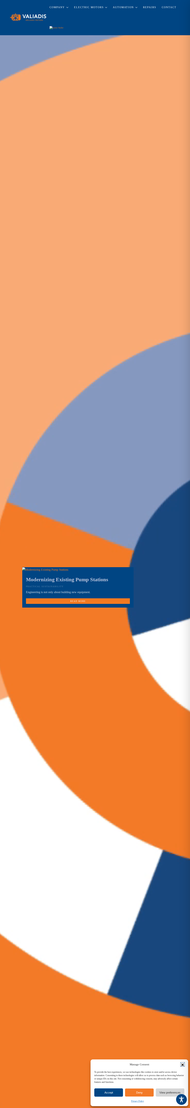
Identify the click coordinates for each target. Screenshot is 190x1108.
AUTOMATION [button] (123, 7)
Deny (139, 1092)
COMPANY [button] (57, 7)
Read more (78, 601)
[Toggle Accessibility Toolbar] (181, 1099)
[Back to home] (28, 17)
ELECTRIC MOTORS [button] (89, 7)
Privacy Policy (137, 1101)
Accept (108, 1092)
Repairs (149, 7)
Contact (169, 7)
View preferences (170, 1092)
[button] (182, 1064)
